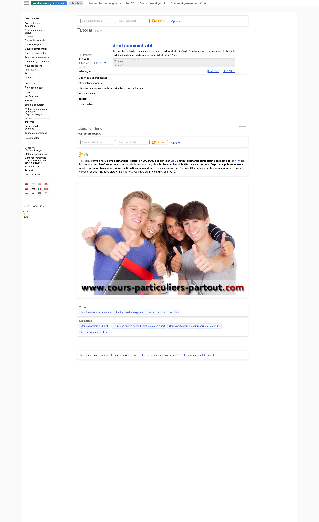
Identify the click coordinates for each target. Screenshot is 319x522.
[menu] (26, 3)
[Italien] (39, 189)
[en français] (45, 189)
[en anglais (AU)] (26, 189)
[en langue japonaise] (33, 193)
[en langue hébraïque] (45, 193)
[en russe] (26, 193)
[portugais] (26, 184)
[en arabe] (39, 193)
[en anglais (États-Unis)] (39, 184)
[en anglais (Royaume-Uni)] (45, 184)
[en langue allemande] (33, 189)
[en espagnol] (33, 184)
